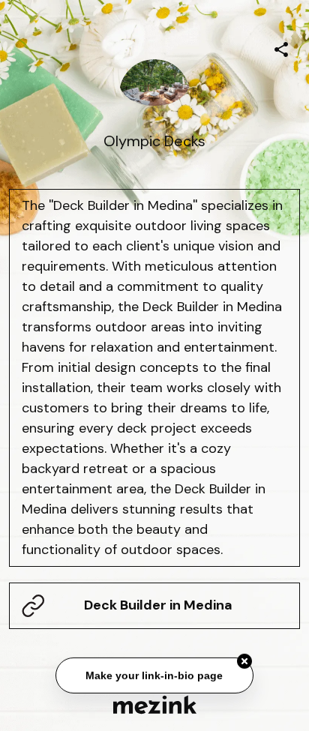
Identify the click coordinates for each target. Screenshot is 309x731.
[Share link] (281, 47)
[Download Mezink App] (154, 704)
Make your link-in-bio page (154, 676)
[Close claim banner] (244, 662)
